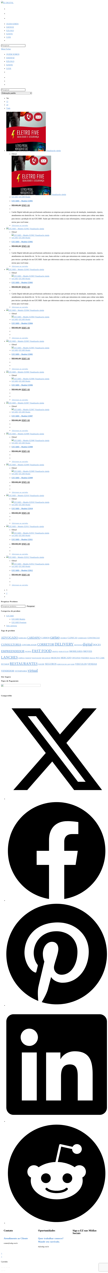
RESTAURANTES (24, 664)
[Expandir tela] (4, 1267)
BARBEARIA (22, 638)
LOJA (8, 68)
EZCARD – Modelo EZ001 (22, 201)
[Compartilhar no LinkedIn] (56, 1121)
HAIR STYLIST (64, 651)
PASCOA (92, 658)
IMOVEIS (87, 651)
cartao (55, 637)
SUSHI (72, 664)
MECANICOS (46, 658)
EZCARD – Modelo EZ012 (22, 570)
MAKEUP (28, 658)
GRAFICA (55, 651)
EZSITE (9, 65)
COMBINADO (82, 638)
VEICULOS (81, 664)
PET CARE (100, 658)
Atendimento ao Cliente (16, 1238)
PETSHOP (5, 664)
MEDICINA (55, 658)
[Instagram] (83, 1240)
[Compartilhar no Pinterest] (56, 1005)
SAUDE (41, 664)
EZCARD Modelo (24, 197)
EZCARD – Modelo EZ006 (22, 385)
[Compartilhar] (7, 1267)
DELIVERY (64, 644)
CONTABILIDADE (29, 645)
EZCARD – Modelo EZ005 (22, 354)
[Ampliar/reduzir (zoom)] (2, 1267)
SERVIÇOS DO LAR (63, 664)
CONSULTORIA (11, 644)
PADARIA (85, 658)
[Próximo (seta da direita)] (4, 1270)
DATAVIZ (10, 58)
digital (87, 644)
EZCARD (15, 197)
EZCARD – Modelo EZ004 (22, 323)
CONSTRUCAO (93, 638)
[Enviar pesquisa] (27, 90)
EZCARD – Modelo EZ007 (22, 416)
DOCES (97, 644)
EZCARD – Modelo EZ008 (22, 447)
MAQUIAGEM (36, 658)
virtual (33, 670)
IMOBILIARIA (76, 651)
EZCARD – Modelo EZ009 (22, 478)
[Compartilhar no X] (56, 799)
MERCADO (66, 658)
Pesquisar (31, 606)
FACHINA (28, 651)
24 (7, 105)
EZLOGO (10, 61)
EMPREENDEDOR (12, 651)
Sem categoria (11, 626)
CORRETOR (45, 644)
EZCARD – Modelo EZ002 (22, 242)
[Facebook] (76, 1240)
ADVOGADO (9, 637)
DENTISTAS (78, 645)
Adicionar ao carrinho (20, 225)
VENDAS (92, 664)
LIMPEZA (21, 658)
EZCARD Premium (19, 622)
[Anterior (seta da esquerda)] (2, 1270)
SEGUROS (51, 664)
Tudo (8, 108)
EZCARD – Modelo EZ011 (22, 540)
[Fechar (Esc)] (9, 1267)
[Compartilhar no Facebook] (56, 900)
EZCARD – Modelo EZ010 (22, 509)
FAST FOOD (41, 651)
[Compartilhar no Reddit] (56, 1223)
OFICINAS (76, 658)
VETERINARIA (21, 671)
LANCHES (9, 657)
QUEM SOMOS (12, 54)
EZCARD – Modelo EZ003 (22, 283)
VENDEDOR (7, 671)
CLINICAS (72, 638)
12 (7, 102)
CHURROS (63, 638)
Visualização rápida (53, 151)
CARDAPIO (33, 637)
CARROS (45, 638)
